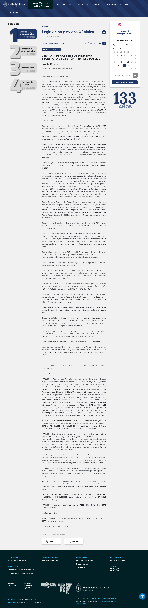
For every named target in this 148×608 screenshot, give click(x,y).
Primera (44, 43)
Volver (46, 26)
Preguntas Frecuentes (119, 4)
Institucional (64, 4)
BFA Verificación (82, 564)
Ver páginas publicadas (51, 49)
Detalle (62, 43)
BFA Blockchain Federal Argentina (20, 573)
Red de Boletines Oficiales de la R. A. (21, 570)
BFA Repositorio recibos (84, 560)
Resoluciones (53, 43)
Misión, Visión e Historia (17, 560)
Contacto (13, 12)
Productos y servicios (89, 4)
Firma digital (80, 567)
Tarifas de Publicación (50, 560)
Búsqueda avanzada (124, 82)
